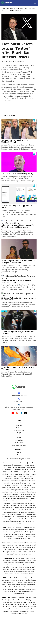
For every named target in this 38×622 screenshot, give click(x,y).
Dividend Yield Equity (24, 607)
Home (3, 8)
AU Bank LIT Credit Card (15, 527)
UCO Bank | (22, 591)
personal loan (19, 558)
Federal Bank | (19, 587)
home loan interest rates (20, 543)
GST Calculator (19, 472)
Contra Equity (13, 609)
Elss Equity (13, 607)
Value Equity (23, 609)
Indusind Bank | (9, 587)
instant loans (26, 560)
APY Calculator (31, 487)
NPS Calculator (14, 492)
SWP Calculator (8, 472)
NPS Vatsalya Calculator (9, 514)
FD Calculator (6, 470)
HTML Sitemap (19, 430)
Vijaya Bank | (30, 591)
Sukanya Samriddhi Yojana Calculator (14, 487)
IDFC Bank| (29, 589)
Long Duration (24, 611)
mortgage (29, 549)
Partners (19, 428)
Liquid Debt (12, 600)
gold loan (28, 567)
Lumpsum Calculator (28, 470)
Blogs (19, 452)
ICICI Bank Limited (20, 578)
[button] (35, 3)
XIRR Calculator (23, 514)
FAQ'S (19, 433)
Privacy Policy (19, 443)
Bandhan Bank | (13, 591)
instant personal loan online (24, 574)
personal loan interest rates (24, 563)
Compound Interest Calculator (19, 474)
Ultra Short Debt (23, 600)
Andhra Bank (24, 580)
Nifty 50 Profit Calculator (27, 512)
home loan (21, 549)
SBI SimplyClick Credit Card (15, 536)
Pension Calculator (16, 481)
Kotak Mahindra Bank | (29, 585)
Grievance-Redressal (19, 445)
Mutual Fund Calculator (17, 467)
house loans (17, 552)
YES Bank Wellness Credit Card (24, 530)
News (7, 8)
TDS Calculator (25, 479)
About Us (19, 425)
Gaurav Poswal (19, 61)
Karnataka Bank (19, 594)
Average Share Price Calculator (21, 521)
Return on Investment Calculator (22, 485)
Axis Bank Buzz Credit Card (21, 539)
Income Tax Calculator (19, 463)
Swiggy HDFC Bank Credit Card (20, 532)
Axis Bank (10, 578)
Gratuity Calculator (29, 481)
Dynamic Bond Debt (18, 598)
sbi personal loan (25, 572)
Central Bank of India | (13, 585)
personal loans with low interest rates (14, 565)
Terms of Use (19, 440)
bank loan (11, 563)
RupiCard (7, 532)
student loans (16, 560)
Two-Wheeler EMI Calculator (22, 476)
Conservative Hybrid (13, 602)
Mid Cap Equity (26, 604)
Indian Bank (31, 578)
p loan (8, 560)
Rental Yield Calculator (17, 510)
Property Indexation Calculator (14, 519)
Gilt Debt (28, 598)
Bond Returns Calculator (18, 508)
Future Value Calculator (18, 505)
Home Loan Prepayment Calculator (17, 490)
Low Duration (22, 613)
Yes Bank (26, 582)
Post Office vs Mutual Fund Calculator (24, 517)
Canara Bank (14, 580)
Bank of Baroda (17, 582)
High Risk (30, 609)
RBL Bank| (11, 589)
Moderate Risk (7, 611)
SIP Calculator (30, 467)
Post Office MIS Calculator (11, 483)
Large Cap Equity (15, 604)
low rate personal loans (16, 567)
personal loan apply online (22, 569)
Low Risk (15, 611)
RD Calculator (16, 470)
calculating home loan (10, 547)
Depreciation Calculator (11, 479)
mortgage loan (8, 552)
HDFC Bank (5, 580)
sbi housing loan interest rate (25, 545)
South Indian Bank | (20, 589)
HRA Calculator (18, 465)
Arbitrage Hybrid (26, 602)
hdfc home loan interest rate (21, 554)
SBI (30, 580)
